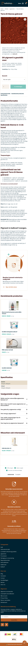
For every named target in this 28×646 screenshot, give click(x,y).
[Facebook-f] (6, 624)
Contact (3, 578)
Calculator (3, 576)
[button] (25, 19)
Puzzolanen (4, 556)
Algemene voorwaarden (7, 591)
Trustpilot (17, 474)
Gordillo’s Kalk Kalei (7, 368)
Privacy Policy (4, 598)
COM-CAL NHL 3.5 (6, 448)
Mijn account (4, 596)
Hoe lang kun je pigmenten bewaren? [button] (12, 423)
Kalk (2, 547)
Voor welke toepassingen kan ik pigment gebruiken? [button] (10, 418)
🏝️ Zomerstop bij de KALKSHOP (14, 644)
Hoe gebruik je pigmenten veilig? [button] (11, 409)
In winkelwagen (18, 86)
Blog (2, 573)
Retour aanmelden (5, 600)
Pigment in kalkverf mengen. (14, 228)
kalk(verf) (15, 54)
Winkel (6, 9)
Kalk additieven (4, 562)
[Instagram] (2, 624)
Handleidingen (4, 580)
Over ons (3, 584)
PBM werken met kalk (7, 350)
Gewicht (4, 75)
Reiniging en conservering (7, 558)
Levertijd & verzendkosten (7, 593)
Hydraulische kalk (5, 549)
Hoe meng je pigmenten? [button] (8, 413)
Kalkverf (3, 567)
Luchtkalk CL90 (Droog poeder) (8, 551)
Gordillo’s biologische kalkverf (9, 331)
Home (2, 9)
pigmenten (12, 9)
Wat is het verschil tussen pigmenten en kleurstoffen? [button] (13, 404)
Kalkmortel (3, 564)
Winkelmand (4, 602)
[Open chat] (25, 643)
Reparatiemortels (5, 560)
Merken (3, 582)
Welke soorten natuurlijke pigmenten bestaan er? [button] (12, 399)
